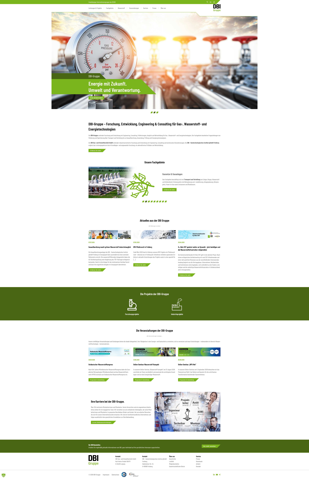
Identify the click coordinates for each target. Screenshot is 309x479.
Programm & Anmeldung (97, 380)
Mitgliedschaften (174, 464)
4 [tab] (151, 201)
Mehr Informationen (96, 98)
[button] (3, 475)
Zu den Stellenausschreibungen (102, 422)
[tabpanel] (155, 60)
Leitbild (171, 461)
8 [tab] (163, 201)
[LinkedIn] (214, 475)
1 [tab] (151, 112)
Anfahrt (198, 464)
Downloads (199, 461)
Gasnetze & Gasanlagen (172, 174)
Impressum (106, 475)
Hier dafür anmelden (209, 446)
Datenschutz (115, 475)
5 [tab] (154, 201)
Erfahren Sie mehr (95, 150)
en (210, 2)
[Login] (214, 2)
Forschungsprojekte (132, 314)
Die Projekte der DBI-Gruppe (154, 294)
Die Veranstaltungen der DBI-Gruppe (154, 330)
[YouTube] (217, 475)
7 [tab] (160, 201)
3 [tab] (157, 112)
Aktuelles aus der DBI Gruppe (154, 220)
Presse (198, 459)
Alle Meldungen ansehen (154, 226)
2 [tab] (154, 112)
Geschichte (172, 459)
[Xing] (219, 475)
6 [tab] (157, 201)
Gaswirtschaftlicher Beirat (177, 466)
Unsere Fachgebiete (154, 162)
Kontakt (198, 466)
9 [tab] (166, 201)
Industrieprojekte (177, 314)
